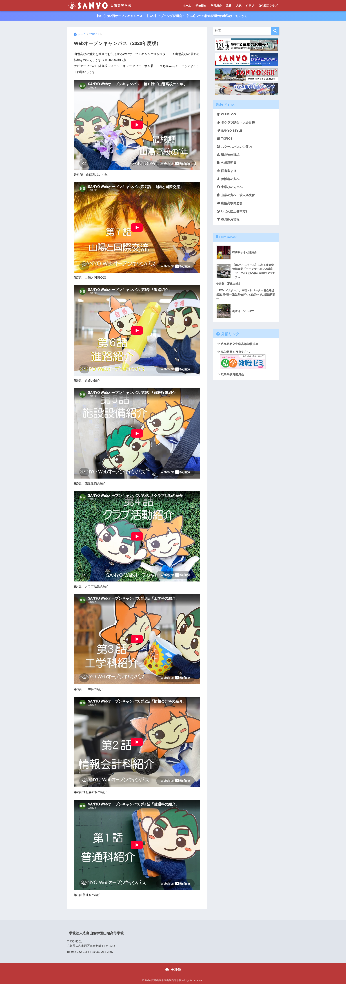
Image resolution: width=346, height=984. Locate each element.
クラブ (250, 5)
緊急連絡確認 (229, 155)
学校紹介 (201, 5)
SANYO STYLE (231, 130)
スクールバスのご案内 (236, 146)
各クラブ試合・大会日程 (237, 122)
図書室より (228, 171)
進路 (229, 5)
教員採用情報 (229, 219)
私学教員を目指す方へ (235, 351)
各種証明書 (228, 163)
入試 (238, 5)
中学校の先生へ (231, 187)
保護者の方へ (229, 179)
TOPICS (226, 138)
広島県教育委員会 (232, 374)
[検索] (275, 31)
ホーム (187, 5)
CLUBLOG (228, 114)
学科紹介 (216, 5)
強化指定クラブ (268, 5)
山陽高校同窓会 (231, 203)
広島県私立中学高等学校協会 (239, 343)
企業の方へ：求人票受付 (237, 195)
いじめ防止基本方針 (234, 211)
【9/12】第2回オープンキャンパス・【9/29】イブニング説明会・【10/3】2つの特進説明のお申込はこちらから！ (173, 16)
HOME (175, 969)
